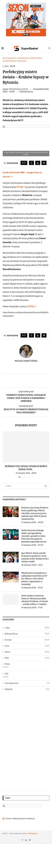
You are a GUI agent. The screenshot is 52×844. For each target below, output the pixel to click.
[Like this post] (25, 163)
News (12, 66)
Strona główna (9, 58)
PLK (6, 673)
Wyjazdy (27, 689)
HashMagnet (32, 833)
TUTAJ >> (32, 306)
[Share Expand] (44, 163)
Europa (27, 640)
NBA (27, 658)
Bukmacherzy (27, 633)
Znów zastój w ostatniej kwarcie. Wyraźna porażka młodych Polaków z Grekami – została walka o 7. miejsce (34, 599)
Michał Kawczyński (19, 89)
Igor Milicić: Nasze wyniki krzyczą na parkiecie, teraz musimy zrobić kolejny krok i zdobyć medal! (35, 557)
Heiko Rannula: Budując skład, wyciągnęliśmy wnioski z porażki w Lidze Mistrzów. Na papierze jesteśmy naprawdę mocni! (34, 536)
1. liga (6, 66)
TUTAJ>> (20, 187)
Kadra (27, 652)
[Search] (49, 48)
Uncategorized (27, 683)
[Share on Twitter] (37, 163)
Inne (27, 646)
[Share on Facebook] (31, 163)
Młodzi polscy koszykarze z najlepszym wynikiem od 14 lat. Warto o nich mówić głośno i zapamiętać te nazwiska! (34, 578)
